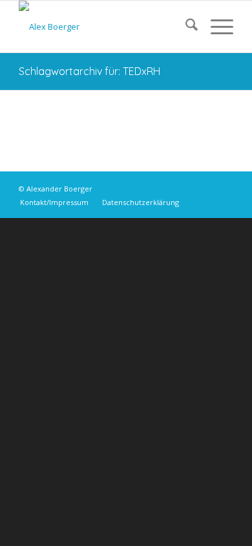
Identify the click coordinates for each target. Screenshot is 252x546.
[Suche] (185, 26)
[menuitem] (185, 26)
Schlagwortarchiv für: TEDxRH (89, 71)
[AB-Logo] (104, 26)
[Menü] (215, 26)
